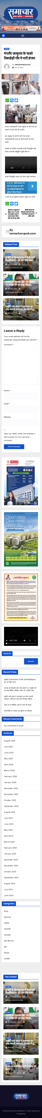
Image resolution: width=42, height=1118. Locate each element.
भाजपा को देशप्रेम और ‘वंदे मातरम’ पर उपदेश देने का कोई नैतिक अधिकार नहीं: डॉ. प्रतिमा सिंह (20, 284)
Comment (9, 344)
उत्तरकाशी (7, 929)
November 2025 (11, 794)
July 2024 (8, 889)
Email (7, 404)
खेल (5, 947)
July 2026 (8, 747)
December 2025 (11, 788)
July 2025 (8, 818)
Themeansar (20, 1114)
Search (7, 653)
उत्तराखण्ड (7, 49)
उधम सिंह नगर (9, 941)
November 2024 (11, 866)
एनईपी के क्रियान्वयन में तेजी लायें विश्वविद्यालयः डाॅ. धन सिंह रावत (19, 259)
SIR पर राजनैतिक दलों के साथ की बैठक (17, 705)
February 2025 (10, 848)
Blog (6, 911)
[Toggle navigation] (22, 35)
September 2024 (11, 877)
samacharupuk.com (22, 65)
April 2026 (8, 764)
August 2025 (9, 812)
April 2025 (8, 836)
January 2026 (10, 782)
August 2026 (9, 741)
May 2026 (8, 758)
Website (7, 417)
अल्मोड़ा (6, 923)
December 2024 (11, 860)
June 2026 (8, 753)
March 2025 (9, 842)
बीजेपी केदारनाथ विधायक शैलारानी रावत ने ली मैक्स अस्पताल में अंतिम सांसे (27, 213)
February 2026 (10, 776)
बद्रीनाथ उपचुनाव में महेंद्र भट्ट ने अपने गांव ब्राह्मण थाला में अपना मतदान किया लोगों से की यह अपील (14, 214)
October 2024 (10, 871)
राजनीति (7, 959)
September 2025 (11, 806)
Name (7, 390)
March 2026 (9, 770)
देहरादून (6, 953)
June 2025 (8, 824)
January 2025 (10, 854)
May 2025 (8, 830)
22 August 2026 (15, 996)
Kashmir (7, 917)
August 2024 (9, 883)
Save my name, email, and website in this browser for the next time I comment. (19, 436)
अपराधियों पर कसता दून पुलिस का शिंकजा (18, 711)
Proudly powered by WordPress (13, 1111)
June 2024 (9, 895)
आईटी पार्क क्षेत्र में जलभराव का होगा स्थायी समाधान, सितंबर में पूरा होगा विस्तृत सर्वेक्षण (20, 309)
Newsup (35, 1111)
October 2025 (10, 800)
